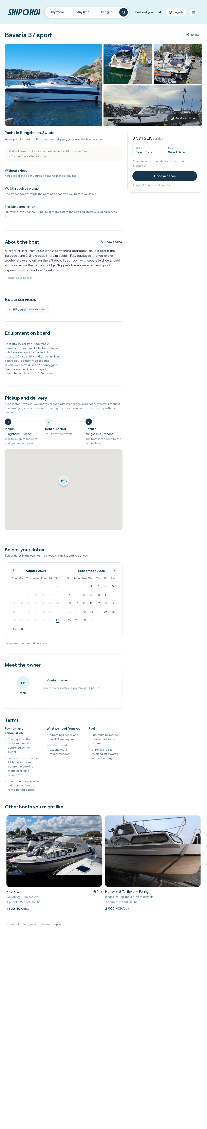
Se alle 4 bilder (185, 118)
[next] (204, 864)
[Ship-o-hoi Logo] (24, 12)
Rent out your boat (147, 12)
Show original (114, 242)
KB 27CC (13, 892)
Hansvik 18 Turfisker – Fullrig (126, 891)
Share (195, 35)
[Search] (123, 12)
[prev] (2, 864)
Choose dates (165, 176)
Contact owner (57, 680)
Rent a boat (12, 924)
